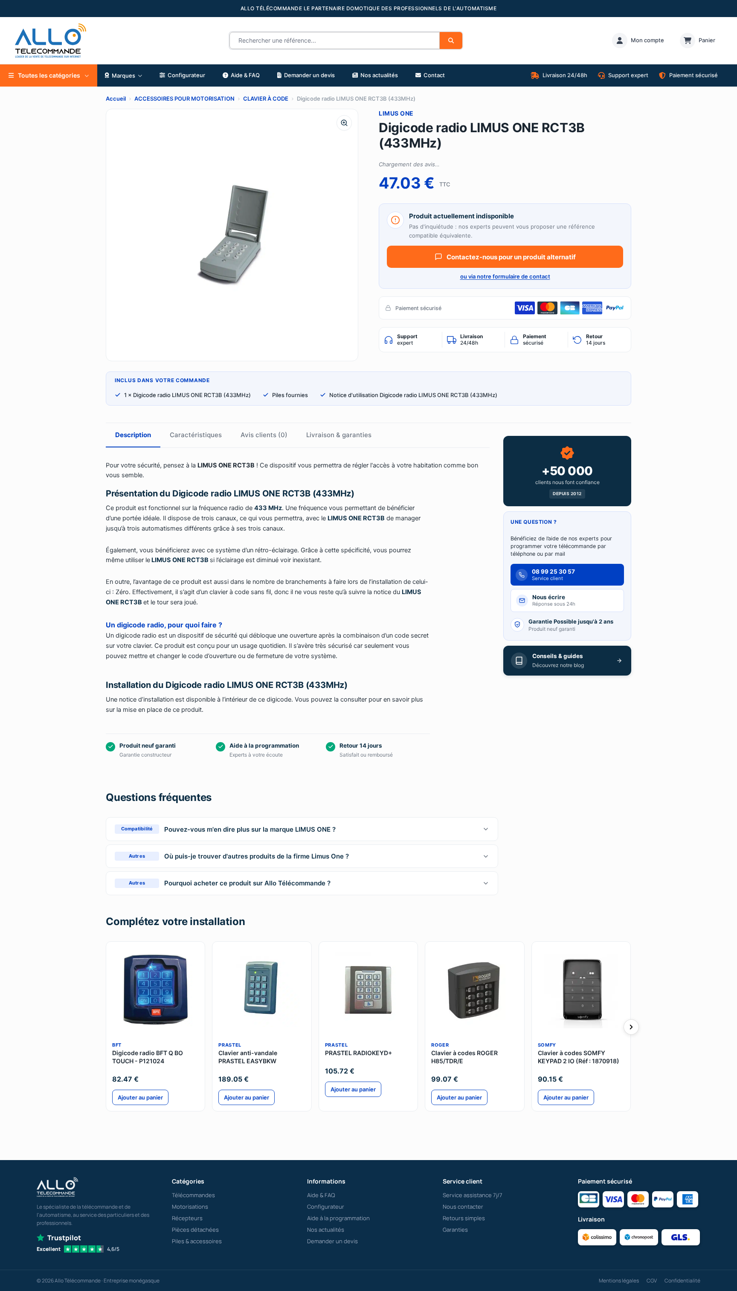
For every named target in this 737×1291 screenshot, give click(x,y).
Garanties (455, 1229)
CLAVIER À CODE (265, 98)
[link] (638, 40)
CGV (652, 1280)
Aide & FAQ (321, 1195)
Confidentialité (682, 1280)
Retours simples (464, 1218)
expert (407, 339)
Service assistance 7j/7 (472, 1195)
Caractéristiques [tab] (196, 435)
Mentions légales (619, 1280)
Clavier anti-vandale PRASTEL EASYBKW (247, 1057)
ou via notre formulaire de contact (505, 276)
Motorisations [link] (190, 1206)
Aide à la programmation (338, 1218)
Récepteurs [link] (187, 1218)
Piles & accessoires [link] (197, 1241)
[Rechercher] (451, 40)
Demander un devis (332, 1241)
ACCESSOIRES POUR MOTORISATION (184, 98)
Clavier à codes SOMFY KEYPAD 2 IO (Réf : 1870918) (578, 1057)
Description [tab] (133, 435)
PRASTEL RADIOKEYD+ (358, 1052)
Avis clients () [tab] (264, 435)
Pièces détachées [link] (195, 1229)
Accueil (116, 98)
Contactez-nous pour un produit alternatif (511, 257)
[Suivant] (631, 1027)
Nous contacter (463, 1206)
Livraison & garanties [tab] (338, 435)
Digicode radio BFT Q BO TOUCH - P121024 (147, 1057)
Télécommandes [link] (193, 1195)
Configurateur (325, 1206)
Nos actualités (325, 1229)
